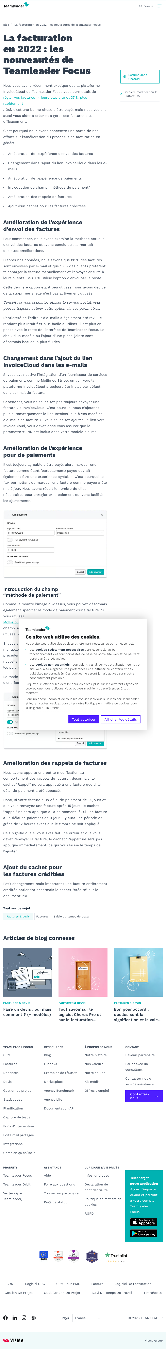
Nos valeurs (94, 1064)
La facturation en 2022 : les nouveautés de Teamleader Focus (57, 24)
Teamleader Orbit (17, 1184)
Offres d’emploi (97, 1090)
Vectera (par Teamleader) (12, 1196)
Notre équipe (95, 1073)
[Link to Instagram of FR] (24, 1317)
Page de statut (55, 1202)
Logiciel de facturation (133, 1284)
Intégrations (12, 1144)
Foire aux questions (59, 1184)
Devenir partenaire (140, 1055)
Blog (6, 24)
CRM (7, 1055)
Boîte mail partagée (18, 1135)
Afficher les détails (120, 719)
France (148, 6)
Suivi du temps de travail (112, 1293)
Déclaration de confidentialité (96, 1187)
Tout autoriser (84, 719)
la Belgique (33, 708)
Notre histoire (96, 1055)
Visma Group (154, 1340)
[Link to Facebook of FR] (5, 1317)
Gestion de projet (17, 1090)
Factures (42, 916)
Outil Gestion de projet (62, 1293)
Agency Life (53, 1099)
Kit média (92, 1082)
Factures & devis (18, 916)
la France (52, 708)
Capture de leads (16, 1117)
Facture (97, 1284)
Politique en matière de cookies (103, 1201)
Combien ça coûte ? (19, 1153)
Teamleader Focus (17, 1175)
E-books (50, 1064)
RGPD (89, 1213)
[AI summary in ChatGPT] (33, 1317)
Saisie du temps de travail (72, 916)
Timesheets (153, 1293)
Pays (65, 1318)
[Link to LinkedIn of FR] (15, 1317)
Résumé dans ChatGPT (137, 76)
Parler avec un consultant (136, 1066)
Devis (7, 1082)
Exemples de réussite (61, 1073)
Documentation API (59, 1108)
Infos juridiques (97, 1175)
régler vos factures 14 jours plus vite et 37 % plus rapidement (45, 100)
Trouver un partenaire (61, 1193)
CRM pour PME (68, 1284)
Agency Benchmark (59, 1090)
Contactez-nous (139, 1096)
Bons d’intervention (18, 1126)
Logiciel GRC (35, 1284)
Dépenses (10, 1073)
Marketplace (54, 1082)
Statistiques (12, 1099)
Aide (47, 1175)
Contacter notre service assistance (139, 1081)
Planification (13, 1108)
